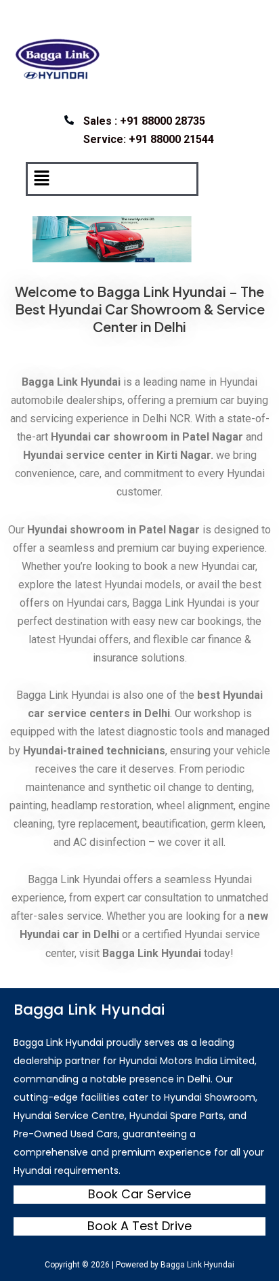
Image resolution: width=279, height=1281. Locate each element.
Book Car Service (139, 1193)
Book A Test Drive (139, 1225)
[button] (41, 178)
